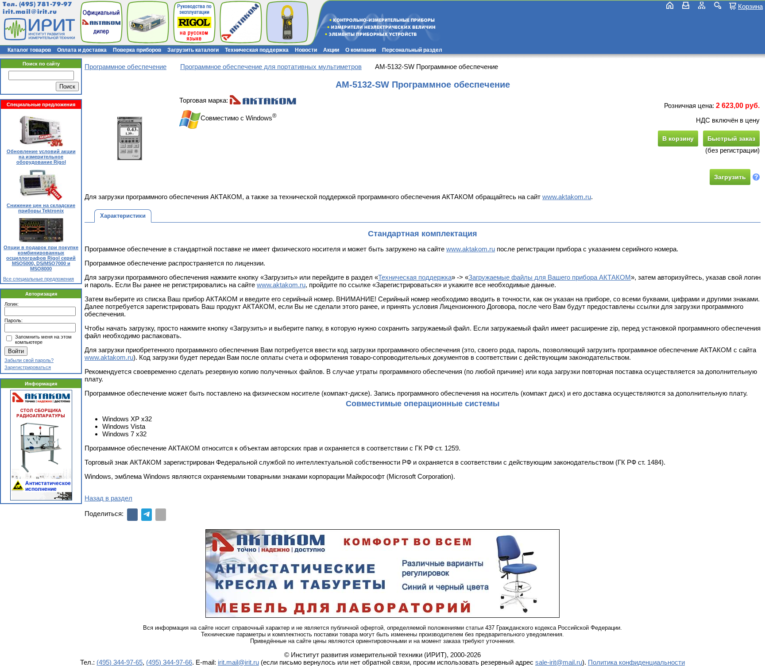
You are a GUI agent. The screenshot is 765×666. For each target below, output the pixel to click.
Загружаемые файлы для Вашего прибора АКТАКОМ (549, 277)
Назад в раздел (108, 498)
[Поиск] (717, 5)
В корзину (678, 138)
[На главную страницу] (38, 29)
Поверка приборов (137, 50)
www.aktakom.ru (566, 196)
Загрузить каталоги (193, 50)
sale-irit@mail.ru (558, 662)
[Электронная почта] (160, 514)
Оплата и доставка (82, 50)
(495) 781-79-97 (45, 4)
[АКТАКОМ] (263, 100)
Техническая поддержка (257, 50)
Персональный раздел (412, 50)
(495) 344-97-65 (120, 662)
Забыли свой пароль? (29, 360)
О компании (360, 50)
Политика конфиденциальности (636, 662)
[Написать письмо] (685, 5)
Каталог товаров (29, 50)
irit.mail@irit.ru (30, 11)
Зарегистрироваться (27, 367)
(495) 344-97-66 (169, 662)
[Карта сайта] (701, 5)
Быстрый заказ (731, 138)
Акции (331, 50)
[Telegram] (146, 514)
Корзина (750, 6)
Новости (306, 50)
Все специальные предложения (38, 278)
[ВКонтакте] (132, 514)
